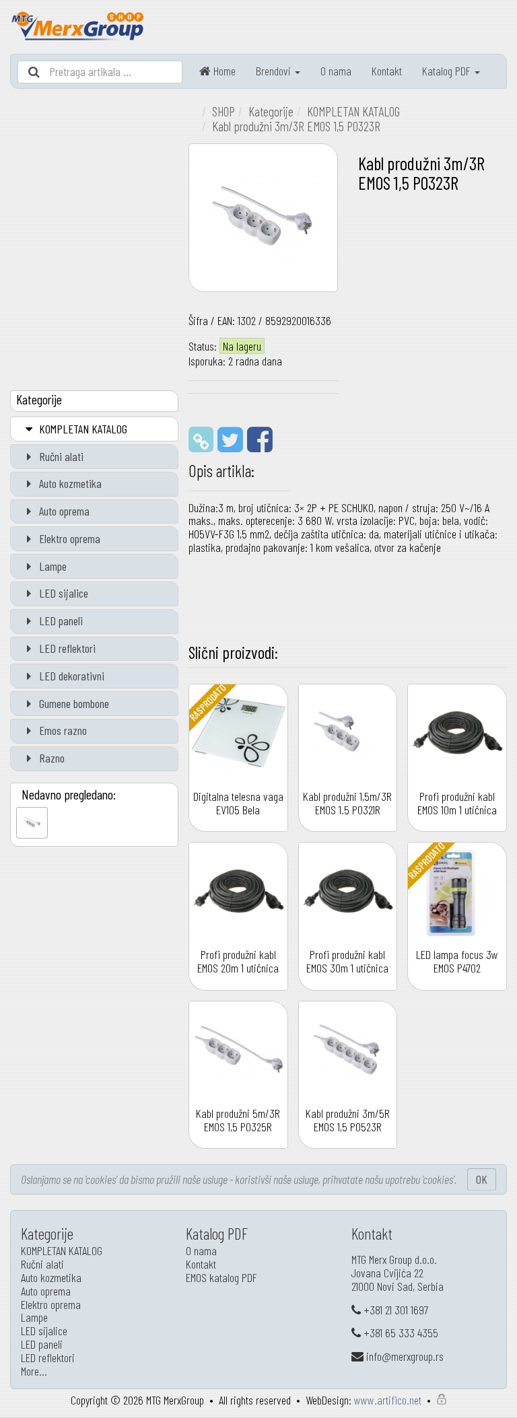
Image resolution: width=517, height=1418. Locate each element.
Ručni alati (59, 456)
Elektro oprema (68, 538)
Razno (50, 757)
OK (481, 1179)
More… (34, 1370)
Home (223, 70)
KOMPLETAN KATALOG (81, 428)
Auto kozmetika (69, 483)
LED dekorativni (70, 675)
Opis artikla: (221, 470)
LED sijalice (62, 593)
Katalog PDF (447, 70)
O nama (335, 70)
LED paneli (59, 620)
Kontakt (387, 70)
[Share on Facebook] (260, 438)
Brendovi (275, 70)
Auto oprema (63, 510)
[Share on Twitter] (230, 438)
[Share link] (200, 439)
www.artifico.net (387, 1399)
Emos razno (61, 730)
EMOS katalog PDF (221, 1277)
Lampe (51, 566)
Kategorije (271, 111)
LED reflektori (66, 648)
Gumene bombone (72, 703)
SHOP (223, 111)
